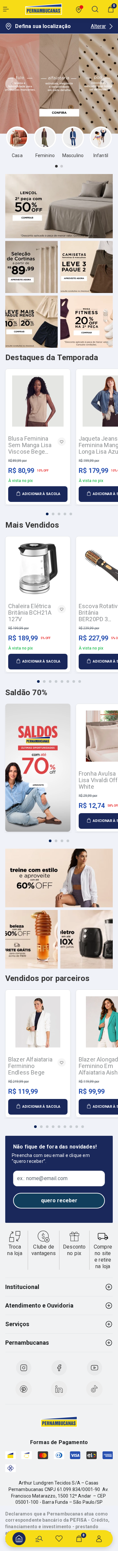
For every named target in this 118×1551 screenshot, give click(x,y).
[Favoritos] (59, 1538)
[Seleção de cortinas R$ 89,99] (31, 267)
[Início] (19, 1538)
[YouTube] (94, 1368)
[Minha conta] (99, 1538)
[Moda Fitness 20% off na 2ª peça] (86, 322)
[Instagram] (23, 1368)
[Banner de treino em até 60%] (59, 878)
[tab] (56, 166)
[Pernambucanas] (43, 9)
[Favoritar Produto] (62, 441)
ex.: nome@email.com (42, 1178)
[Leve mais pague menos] (31, 322)
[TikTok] (94, 1389)
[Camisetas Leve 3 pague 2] (86, 267)
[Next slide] (106, 83)
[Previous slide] (11, 83)
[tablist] (59, 166)
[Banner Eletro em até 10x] (86, 939)
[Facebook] (59, 1368)
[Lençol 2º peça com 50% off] (59, 206)
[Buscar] (39, 1538)
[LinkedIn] (59, 1389)
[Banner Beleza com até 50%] (31, 939)
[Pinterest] (23, 1389)
